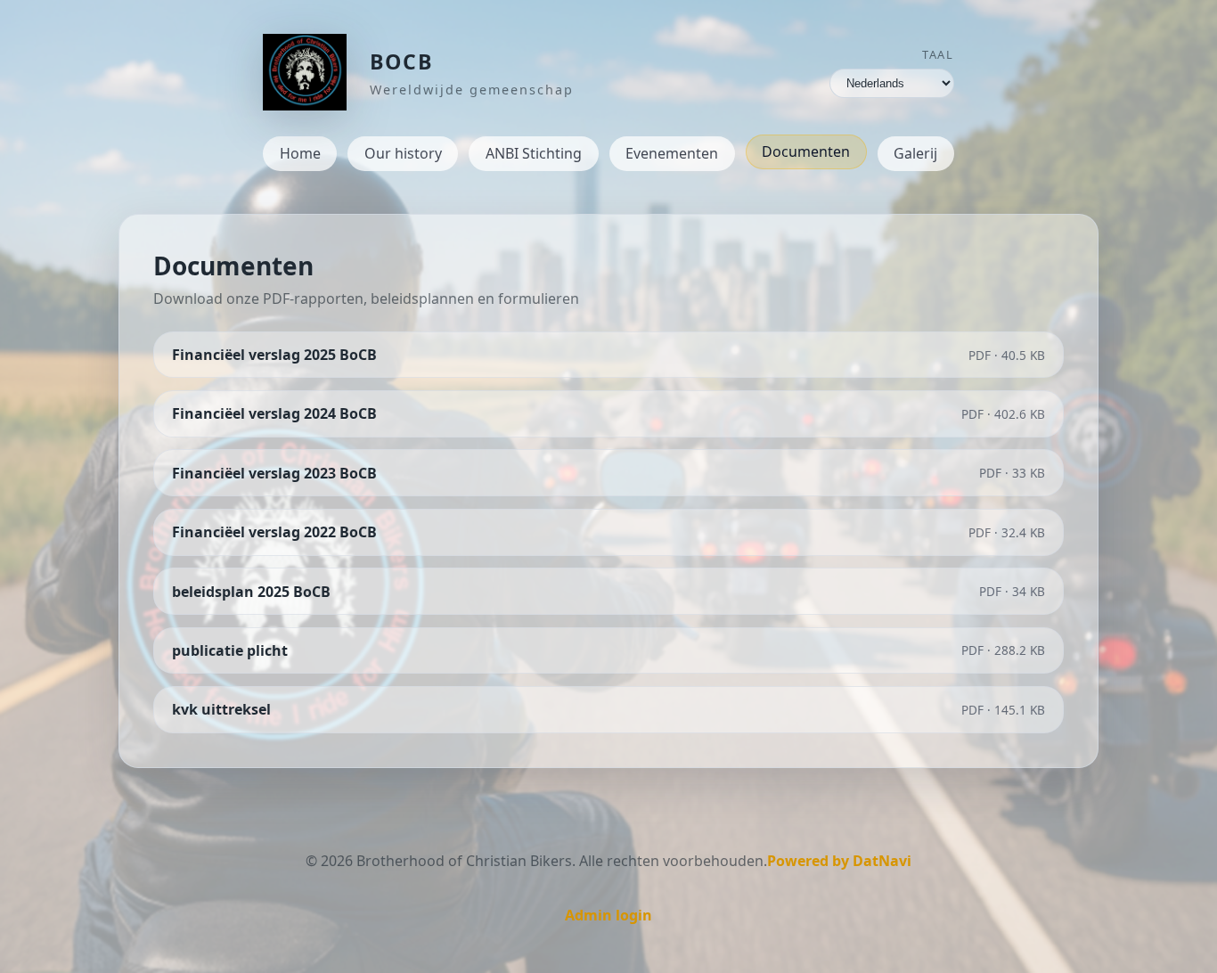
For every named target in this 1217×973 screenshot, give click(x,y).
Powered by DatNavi (839, 861)
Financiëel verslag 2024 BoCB (274, 413)
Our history (403, 153)
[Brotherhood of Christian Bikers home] (305, 72)
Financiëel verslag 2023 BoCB (274, 473)
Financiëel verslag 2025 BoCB (274, 354)
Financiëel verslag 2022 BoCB (274, 532)
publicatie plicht (230, 650)
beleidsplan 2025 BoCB (251, 591)
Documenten (806, 151)
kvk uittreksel (221, 709)
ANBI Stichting (534, 153)
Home (300, 153)
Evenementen (671, 153)
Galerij (915, 153)
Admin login (608, 915)
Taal (938, 54)
